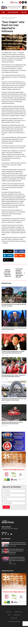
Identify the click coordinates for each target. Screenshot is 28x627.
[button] (2, 2)
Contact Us (8, 611)
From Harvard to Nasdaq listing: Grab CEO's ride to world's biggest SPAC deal (19, 273)
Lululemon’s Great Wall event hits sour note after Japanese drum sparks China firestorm (12, 423)
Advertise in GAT (18, 611)
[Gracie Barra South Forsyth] (13, 450)
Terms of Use (14, 618)
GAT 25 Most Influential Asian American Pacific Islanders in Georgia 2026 (16, 551)
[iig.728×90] (14, 8)
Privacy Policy (17, 614)
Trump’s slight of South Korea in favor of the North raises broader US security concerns (14, 328)
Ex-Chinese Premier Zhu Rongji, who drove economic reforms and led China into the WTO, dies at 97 (13, 352)
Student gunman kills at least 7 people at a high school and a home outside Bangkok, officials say (13, 375)
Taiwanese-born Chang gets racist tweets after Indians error (8, 273)
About (9, 614)
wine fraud (11, 18)
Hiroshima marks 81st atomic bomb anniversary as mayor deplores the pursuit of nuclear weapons (14, 399)
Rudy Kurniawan (5, 18)
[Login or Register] (23, 2)
